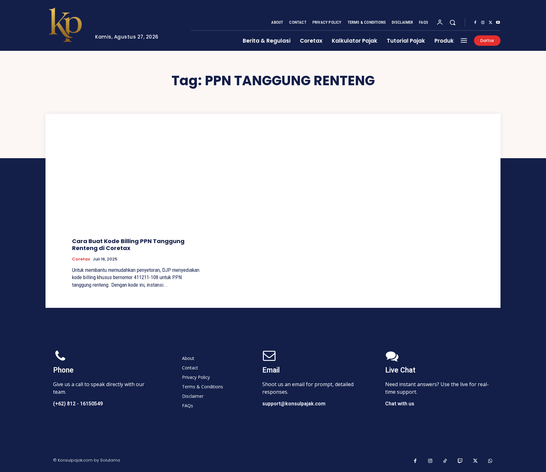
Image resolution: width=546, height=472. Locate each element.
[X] (490, 23)
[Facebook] (475, 23)
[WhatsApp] (490, 461)
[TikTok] (445, 461)
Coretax (81, 259)
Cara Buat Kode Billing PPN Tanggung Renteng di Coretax (128, 244)
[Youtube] (498, 23)
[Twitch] (460, 461)
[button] (452, 22)
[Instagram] (483, 23)
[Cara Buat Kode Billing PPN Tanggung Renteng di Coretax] (136, 185)
